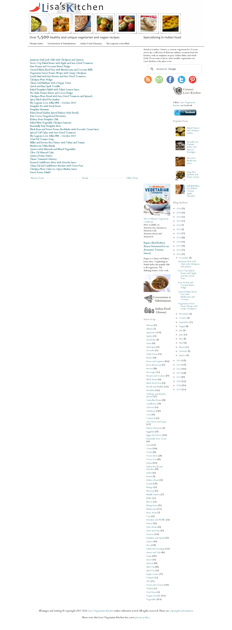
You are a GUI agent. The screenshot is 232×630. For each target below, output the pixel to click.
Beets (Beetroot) (153, 365)
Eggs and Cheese (154, 435)
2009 (178, 381)
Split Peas (150, 570)
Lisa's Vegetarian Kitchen (101, 610)
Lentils (149, 483)
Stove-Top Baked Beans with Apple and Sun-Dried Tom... (187, 274)
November (184, 313)
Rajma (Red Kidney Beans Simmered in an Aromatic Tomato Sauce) (156, 248)
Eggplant (150, 431)
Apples (149, 336)
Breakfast (150, 390)
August (182, 326)
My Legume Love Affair (118, 43)
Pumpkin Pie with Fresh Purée (45, 106)
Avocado (150, 350)
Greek (149, 452)
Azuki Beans (152, 354)
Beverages (151, 372)
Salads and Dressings (155, 548)
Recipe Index (36, 43)
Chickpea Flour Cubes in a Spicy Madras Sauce (53, 169)
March (182, 347)
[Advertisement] (153, 134)
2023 (178, 221)
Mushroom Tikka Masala (42, 145)
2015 (178, 254)
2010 (178, 377)
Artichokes (151, 339)
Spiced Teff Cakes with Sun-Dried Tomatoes (53, 132)
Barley (149, 357)
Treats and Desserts (155, 584)
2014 (178, 360)
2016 (178, 250)
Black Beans (151, 379)
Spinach (149, 563)
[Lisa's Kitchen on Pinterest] (192, 82)
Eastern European (154, 428)
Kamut (149, 476)
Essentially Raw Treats (156, 438)
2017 (178, 246)
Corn (148, 414)
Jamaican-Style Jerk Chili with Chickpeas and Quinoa (56, 59)
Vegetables (151, 599)
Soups (148, 556)
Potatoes (150, 534)
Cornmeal (150, 418)
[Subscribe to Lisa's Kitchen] (148, 82)
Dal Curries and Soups (156, 421)
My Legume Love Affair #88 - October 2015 (53, 102)
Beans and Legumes (155, 361)
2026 (178, 208)
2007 (178, 389)
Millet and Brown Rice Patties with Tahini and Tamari (57, 142)
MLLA (149, 501)
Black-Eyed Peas (153, 383)
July (181, 330)
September (184, 322)
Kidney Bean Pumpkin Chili (44, 119)
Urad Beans (151, 592)
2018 (178, 241)
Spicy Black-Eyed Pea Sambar (45, 99)
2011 (178, 373)
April (181, 342)
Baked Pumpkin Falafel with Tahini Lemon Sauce (54, 89)
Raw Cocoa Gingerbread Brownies (48, 116)
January (182, 355)
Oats (148, 516)
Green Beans (152, 455)
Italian (149, 472)
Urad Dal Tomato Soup (42, 139)
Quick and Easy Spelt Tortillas (45, 86)
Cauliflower (151, 403)
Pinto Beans (151, 527)
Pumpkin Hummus (39, 109)
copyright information (181, 610)
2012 (178, 369)
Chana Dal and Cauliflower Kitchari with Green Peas (56, 165)
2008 (178, 385)
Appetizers (151, 332)
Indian (149, 463)
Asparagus (150, 347)
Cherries (150, 407)
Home (85, 178)
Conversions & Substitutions (62, 43)
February (183, 351)
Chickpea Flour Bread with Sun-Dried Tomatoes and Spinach (61, 96)
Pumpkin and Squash (155, 538)
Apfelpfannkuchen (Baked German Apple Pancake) (193, 191)
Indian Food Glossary (91, 43)
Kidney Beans (152, 480)
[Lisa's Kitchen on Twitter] (181, 82)
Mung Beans (152, 505)
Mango (149, 487)
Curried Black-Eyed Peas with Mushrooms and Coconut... (187, 295)
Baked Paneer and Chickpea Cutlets (193, 130)
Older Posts (132, 178)
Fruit (148, 445)
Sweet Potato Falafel (40, 172)
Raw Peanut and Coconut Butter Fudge (50, 66)
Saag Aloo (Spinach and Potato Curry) (193, 174)
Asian (148, 343)
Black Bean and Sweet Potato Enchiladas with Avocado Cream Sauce (64, 129)
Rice (148, 545)
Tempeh (150, 577)
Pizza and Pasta (153, 530)
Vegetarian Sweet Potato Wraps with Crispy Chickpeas (58, 73)
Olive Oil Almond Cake (42, 152)
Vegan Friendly (153, 595)
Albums (149, 328)
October (183, 318)
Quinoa (149, 541)
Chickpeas (150, 411)
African (149, 325)
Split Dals (150, 567)
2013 (178, 364)
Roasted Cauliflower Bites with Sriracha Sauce (53, 162)
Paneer (149, 523)
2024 (178, 217)
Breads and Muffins (154, 386)
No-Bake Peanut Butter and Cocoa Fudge (51, 92)
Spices (149, 559)
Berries (149, 368)
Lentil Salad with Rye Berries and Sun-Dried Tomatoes (58, 76)
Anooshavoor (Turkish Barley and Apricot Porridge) (192, 147)
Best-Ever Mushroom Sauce (191, 161)
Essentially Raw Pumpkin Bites (45, 126)
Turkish (149, 588)
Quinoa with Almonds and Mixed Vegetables (53, 149)
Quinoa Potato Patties (41, 155)
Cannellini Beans (153, 400)
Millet (149, 498)
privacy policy (142, 617)
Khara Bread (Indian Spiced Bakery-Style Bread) (54, 112)
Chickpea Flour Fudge (41, 79)
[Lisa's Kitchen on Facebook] (170, 82)
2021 (178, 229)
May (181, 338)
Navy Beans (151, 512)
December (184, 258)
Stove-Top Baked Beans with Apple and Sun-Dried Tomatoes (61, 63)
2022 (178, 225)
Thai (148, 581)
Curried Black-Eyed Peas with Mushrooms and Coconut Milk (61, 69)
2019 (178, 237)
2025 (178, 212)
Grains (149, 448)
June (181, 334)
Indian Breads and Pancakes (154, 468)
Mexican (150, 491)
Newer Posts (37, 178)
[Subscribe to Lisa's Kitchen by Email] (159, 82)
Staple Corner (152, 574)
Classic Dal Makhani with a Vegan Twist (50, 83)
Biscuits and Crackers (155, 375)
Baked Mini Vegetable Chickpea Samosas (50, 122)
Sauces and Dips (153, 552)
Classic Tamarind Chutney (43, 159)
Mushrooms (151, 509)
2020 (178, 233)
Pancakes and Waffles (156, 519)
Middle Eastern (153, 494)
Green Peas (151, 459)
